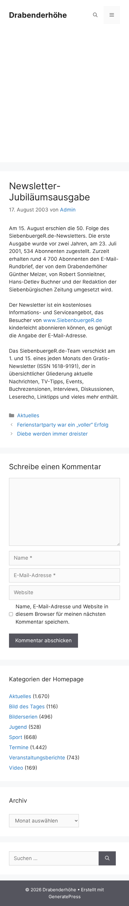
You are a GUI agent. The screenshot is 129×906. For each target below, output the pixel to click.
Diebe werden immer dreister (52, 434)
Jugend (18, 727)
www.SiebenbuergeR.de (72, 320)
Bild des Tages (27, 707)
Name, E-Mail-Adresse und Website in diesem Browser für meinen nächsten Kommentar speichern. (62, 614)
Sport (15, 737)
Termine (18, 747)
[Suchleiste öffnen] (95, 15)
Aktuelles (28, 415)
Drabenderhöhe (38, 15)
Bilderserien (23, 717)
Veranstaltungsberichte (37, 758)
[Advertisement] (64, 97)
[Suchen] (107, 858)
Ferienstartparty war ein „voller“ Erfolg (62, 425)
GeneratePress (65, 896)
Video (16, 768)
